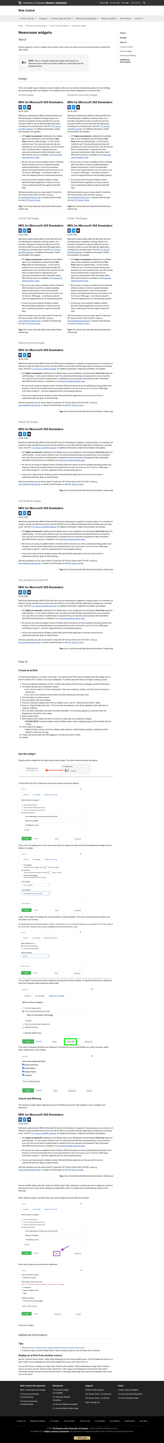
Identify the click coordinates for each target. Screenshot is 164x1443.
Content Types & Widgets (59, 26)
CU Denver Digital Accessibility (65, 1404)
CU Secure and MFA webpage (44, 369)
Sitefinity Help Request (94, 1390)
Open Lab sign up (92, 1402)
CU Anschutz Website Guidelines (61, 1398)
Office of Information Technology (32, 1390)
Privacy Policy (69, 1421)
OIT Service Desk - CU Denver (97, 1398)
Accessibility (100, 1421)
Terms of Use (85, 1421)
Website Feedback (37, 1421)
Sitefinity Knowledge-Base (86, 18)
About (123, 33)
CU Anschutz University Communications (29, 1395)
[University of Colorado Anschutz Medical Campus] (61, 2)
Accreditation (115, 1421)
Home (20, 26)
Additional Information (125, 61)
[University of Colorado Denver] (36, 2)
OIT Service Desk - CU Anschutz (98, 1394)
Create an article (126, 47)
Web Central (26, 10)
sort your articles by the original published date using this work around (56, 1348)
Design (123, 38)
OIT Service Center (32, 200)
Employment (130, 1421)
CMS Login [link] (82, 1438)
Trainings (43, 18)
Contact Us (21, 1421)
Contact (138, 18)
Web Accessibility (108, 18)
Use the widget (126, 51)
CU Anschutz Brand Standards (130, 1394)
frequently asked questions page (72, 381)
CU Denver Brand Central (128, 1398)
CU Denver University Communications (28, 1402)
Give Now (143, 1421)
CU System (54, 1421)
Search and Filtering (128, 56)
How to (123, 42)
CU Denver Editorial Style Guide (65, 1408)
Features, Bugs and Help (61, 18)
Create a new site (27, 18)
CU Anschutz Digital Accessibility (61, 1391)
